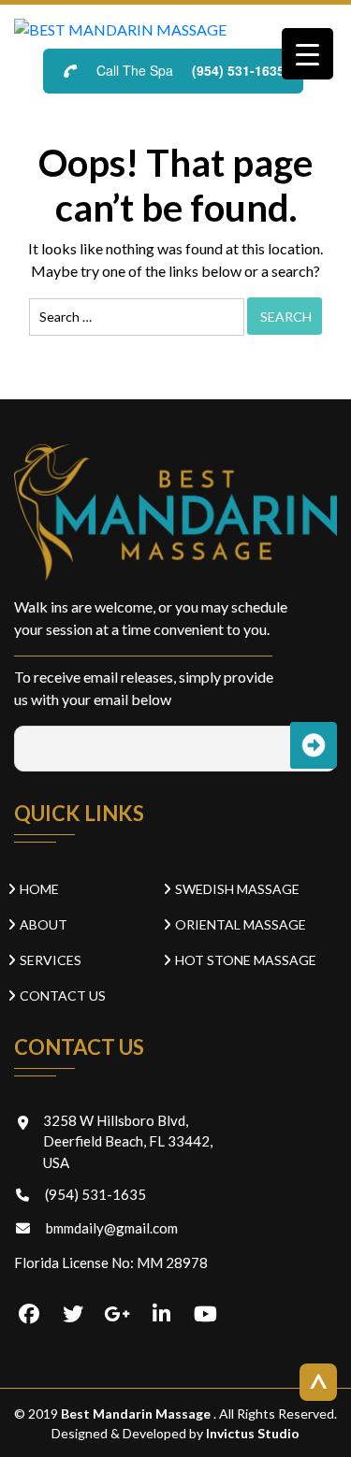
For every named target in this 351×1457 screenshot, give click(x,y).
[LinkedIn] (161, 1315)
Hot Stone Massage (245, 960)
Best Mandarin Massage (137, 1413)
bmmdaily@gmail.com (112, 1227)
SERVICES (50, 960)
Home (39, 889)
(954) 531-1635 (238, 70)
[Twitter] (73, 1315)
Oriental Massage (240, 924)
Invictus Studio (251, 1433)
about (43, 924)
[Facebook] (29, 1315)
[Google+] (117, 1315)
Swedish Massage (237, 889)
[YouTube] (205, 1315)
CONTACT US (63, 995)
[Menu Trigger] (307, 53)
